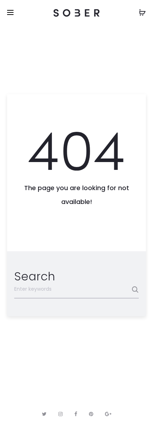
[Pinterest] (91, 414)
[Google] (108, 414)
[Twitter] (44, 414)
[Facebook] (75, 414)
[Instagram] (60, 414)
